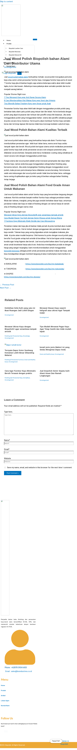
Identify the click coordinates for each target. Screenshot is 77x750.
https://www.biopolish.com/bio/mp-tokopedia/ (45, 269)
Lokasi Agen (5, 701)
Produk (9, 44)
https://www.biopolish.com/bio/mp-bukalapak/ (45, 264)
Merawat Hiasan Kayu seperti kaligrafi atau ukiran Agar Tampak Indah (55, 310)
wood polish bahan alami (18, 77)
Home (9, 40)
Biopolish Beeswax (14, 52)
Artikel (3, 695)
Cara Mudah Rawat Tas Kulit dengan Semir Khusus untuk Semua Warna (33, 218)
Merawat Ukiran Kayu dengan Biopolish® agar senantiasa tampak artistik (33, 215)
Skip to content (6, 1)
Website (7, 458)
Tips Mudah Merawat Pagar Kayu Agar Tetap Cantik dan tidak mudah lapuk (55, 329)
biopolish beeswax (12, 251)
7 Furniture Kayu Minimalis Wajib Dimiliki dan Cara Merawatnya (29, 221)
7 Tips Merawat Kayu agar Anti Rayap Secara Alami (25, 97)
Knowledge (26, 336)
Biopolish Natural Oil (15, 55)
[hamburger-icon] (35, 39)
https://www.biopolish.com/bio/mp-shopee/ (22, 277)
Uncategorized (10, 67)
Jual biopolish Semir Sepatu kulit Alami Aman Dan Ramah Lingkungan (54, 373)
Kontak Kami (5, 705)
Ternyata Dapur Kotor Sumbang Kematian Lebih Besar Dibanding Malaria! (19, 352)
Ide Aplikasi (26, 378)
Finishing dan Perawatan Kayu (14, 336)
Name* (7, 440)
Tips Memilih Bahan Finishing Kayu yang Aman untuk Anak (27, 103)
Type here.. (8, 412)
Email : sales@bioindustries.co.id (18, 671)
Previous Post (7, 285)
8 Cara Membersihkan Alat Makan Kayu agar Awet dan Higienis (29, 100)
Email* (6, 449)
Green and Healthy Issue (47, 354)
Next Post (5, 288)
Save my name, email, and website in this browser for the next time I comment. (39, 467)
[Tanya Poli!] (66, 743)
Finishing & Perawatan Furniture (14, 359)
